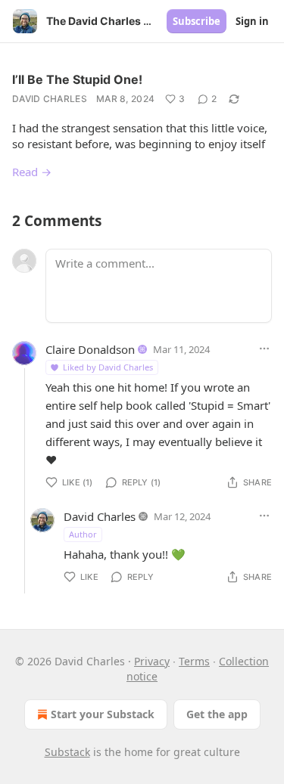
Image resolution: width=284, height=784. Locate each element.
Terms (194, 661)
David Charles (49, 98)
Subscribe (196, 21)
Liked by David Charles (108, 367)
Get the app (217, 714)
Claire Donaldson (90, 349)
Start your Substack (102, 714)
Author (83, 534)
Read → (31, 171)
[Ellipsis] (264, 348)
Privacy (152, 661)
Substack (67, 752)
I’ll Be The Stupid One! (77, 79)
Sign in (252, 21)
